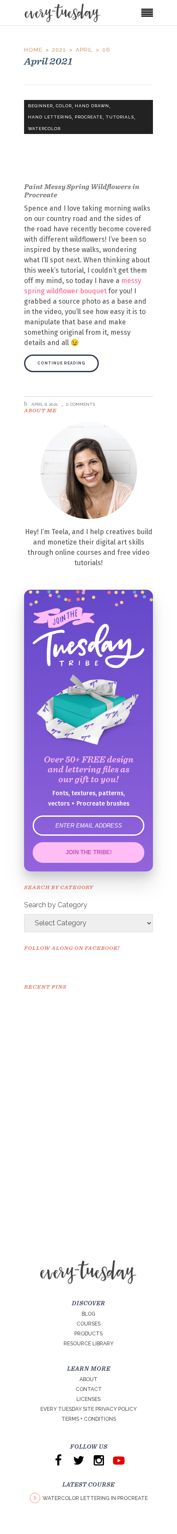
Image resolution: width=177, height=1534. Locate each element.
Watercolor (44, 128)
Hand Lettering (50, 117)
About (88, 1379)
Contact (89, 1389)
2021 (59, 50)
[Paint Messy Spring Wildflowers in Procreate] (88, 136)
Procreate (89, 117)
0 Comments (80, 404)
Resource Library (88, 1343)
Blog (88, 1313)
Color (64, 105)
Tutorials (120, 117)
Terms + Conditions (88, 1419)
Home (33, 50)
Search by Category (55, 905)
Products (88, 1333)
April (84, 50)
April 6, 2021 (44, 404)
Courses (88, 1323)
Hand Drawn (92, 105)
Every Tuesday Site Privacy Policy (88, 1409)
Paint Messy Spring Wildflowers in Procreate (81, 190)
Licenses (88, 1399)
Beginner (40, 105)
